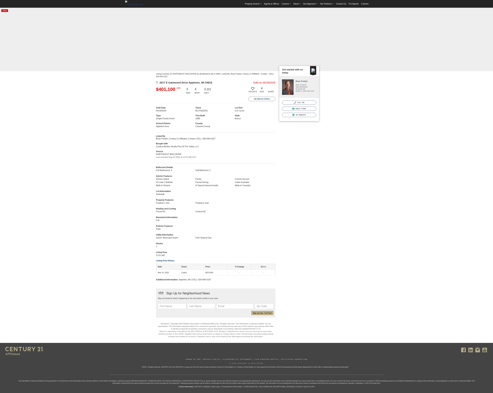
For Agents (354, 4)
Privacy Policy (212, 359)
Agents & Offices (271, 4)
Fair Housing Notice (266, 359)
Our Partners (327, 5)
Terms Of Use (193, 359)
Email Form (300, 108)
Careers (287, 5)
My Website (300, 115)
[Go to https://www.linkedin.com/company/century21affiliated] (470, 350)
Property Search (253, 5)
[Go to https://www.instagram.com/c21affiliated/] (477, 350)
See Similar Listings (262, 99)
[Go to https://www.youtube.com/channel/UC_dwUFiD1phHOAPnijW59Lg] (484, 350)
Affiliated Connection (294, 359)
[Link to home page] (135, 4)
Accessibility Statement (237, 359)
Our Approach (311, 5)
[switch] (252, 91)
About (297, 5)
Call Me (301, 102)
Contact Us (341, 4)
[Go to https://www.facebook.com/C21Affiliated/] (463, 350)
